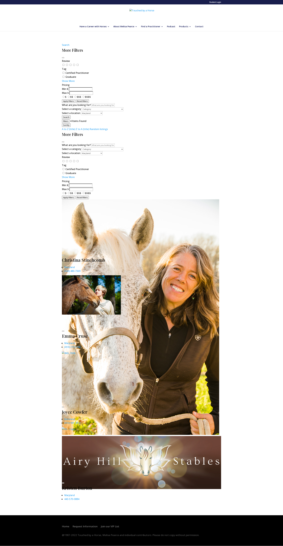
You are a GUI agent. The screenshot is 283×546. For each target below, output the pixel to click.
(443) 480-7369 (72, 271)
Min (64, 89)
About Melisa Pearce (123, 26)
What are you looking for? (76, 105)
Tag (64, 69)
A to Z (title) (68, 129)
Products (183, 26)
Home (65, 526)
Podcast (171, 26)
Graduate (70, 76)
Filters (65, 121)
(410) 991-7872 (72, 423)
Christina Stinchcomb (83, 260)
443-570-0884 (71, 499)
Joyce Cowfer (74, 412)
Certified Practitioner (77, 72)
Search (65, 45)
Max (64, 93)
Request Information (85, 526)
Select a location (71, 113)
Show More (68, 81)
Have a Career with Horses (93, 26)
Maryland (69, 267)
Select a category (71, 109)
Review (66, 61)
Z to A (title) (82, 129)
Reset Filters (82, 101)
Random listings (99, 129)
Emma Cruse (75, 336)
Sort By (66, 125)
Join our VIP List (110, 526)
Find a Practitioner (150, 26)
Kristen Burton (77, 488)
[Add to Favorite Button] (63, 255)
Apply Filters (68, 101)
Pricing (66, 85)
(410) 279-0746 (72, 347)
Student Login (215, 2)
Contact (199, 26)
